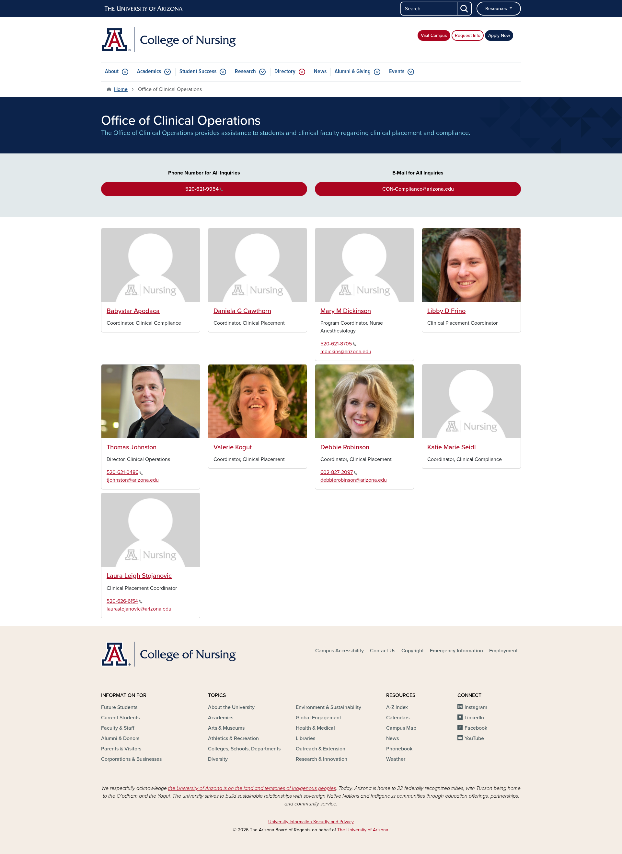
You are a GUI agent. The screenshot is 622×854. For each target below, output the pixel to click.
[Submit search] (464, 9)
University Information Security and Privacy (311, 822)
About (112, 71)
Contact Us (382, 650)
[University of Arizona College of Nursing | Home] (168, 39)
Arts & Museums (226, 728)
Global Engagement (318, 717)
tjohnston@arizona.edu (133, 480)
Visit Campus (434, 35)
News (320, 71)
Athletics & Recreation (233, 738)
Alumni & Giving (353, 71)
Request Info (467, 35)
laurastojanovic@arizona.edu (139, 609)
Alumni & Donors (120, 738)
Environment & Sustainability (328, 707)
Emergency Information (456, 650)
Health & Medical (315, 728)
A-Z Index (397, 707)
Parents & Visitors (121, 749)
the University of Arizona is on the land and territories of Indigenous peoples (252, 788)
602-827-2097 (336, 472)
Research (245, 71)
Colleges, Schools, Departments (244, 749)
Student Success (197, 71)
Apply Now (499, 35)
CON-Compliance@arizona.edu (418, 189)
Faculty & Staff (117, 728)
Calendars (397, 717)
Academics (149, 71)
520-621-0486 (122, 472)
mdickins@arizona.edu (345, 351)
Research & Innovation (321, 759)
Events (396, 71)
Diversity (218, 759)
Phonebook (399, 749)
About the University (231, 707)
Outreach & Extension (320, 749)
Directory (284, 71)
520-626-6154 (122, 601)
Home (121, 89)
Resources (496, 8)
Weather (395, 759)
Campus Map (401, 728)
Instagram (476, 707)
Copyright (412, 650)
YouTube (474, 738)
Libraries (305, 738)
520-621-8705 (336, 344)
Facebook (476, 728)
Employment (503, 650)
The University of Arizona (362, 830)
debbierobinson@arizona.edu (353, 480)
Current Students (120, 717)
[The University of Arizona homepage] (143, 9)
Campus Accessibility (339, 650)
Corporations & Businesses (131, 759)
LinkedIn (474, 717)
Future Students (119, 707)
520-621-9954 (202, 189)
